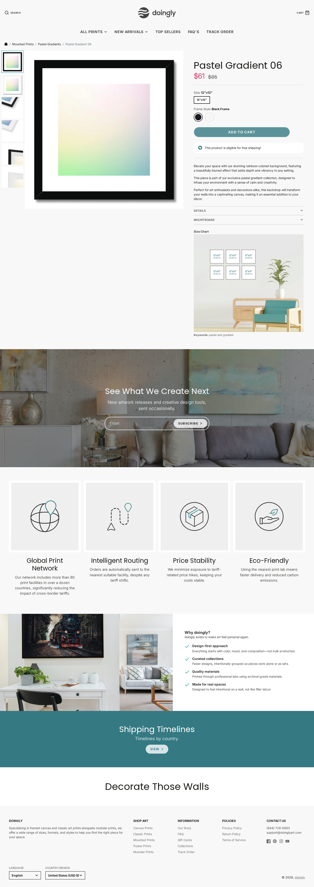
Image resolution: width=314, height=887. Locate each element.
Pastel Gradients (49, 44)
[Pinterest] (275, 841)
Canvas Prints (143, 828)
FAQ (181, 834)
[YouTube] (287, 841)
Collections (185, 846)
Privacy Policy (232, 828)
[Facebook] (269, 841)
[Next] (177, 130)
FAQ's (193, 32)
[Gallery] (91, 130)
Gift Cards (185, 840)
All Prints (91, 32)
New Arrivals (129, 32)
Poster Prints (142, 846)
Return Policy (231, 834)
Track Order (219, 32)
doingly (300, 877)
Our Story (184, 828)
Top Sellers (168, 32)
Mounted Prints (23, 44)
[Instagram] (281, 841)
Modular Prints (143, 852)
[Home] (6, 44)
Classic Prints (142, 834)
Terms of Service (234, 840)
